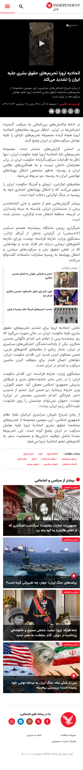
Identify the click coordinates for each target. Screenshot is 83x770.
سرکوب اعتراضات (49, 459)
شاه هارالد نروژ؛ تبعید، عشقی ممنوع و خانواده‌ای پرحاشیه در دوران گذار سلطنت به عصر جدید (44, 633)
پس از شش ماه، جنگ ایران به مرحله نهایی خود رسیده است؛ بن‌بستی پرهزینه (44, 685)
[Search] (21, 6)
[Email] (58, 111)
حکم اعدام (22, 459)
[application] (41, 43)
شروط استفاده (68, 735)
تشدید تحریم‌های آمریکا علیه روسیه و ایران (29, 309)
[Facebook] (77, 111)
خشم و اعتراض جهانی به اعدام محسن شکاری (32, 276)
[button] (41, 43)
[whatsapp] (11, 721)
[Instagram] (29, 721)
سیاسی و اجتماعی (48, 480)
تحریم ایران (28, 454)
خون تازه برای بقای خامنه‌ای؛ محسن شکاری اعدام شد (29, 294)
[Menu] (7, 6)
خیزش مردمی (33, 464)
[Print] (51, 111)
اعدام (34, 459)
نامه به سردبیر (34, 735)
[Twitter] (64, 111)
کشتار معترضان (70, 464)
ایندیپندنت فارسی (69, 104)
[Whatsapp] (71, 111)
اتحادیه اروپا (52, 454)
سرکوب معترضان (69, 459)
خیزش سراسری (51, 464)
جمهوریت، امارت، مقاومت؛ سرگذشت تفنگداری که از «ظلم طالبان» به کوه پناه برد (43, 528)
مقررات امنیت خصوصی (64, 741)
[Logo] (72, 25)
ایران (40, 454)
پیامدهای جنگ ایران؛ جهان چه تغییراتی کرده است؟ (41, 582)
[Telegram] (20, 721)
